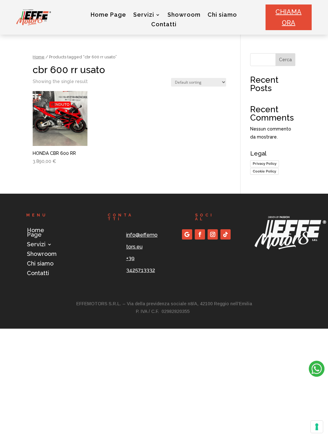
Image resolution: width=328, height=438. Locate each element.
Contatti (163, 25)
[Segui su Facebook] (200, 234)
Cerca (285, 59)
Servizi (143, 15)
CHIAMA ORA (288, 17)
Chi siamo (222, 15)
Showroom (184, 15)
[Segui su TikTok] (225, 234)
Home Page (108, 15)
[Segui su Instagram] (213, 234)
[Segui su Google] (187, 234)
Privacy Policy (264, 163)
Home (39, 57)
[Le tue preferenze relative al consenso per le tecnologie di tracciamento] (317, 427)
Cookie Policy (264, 171)
